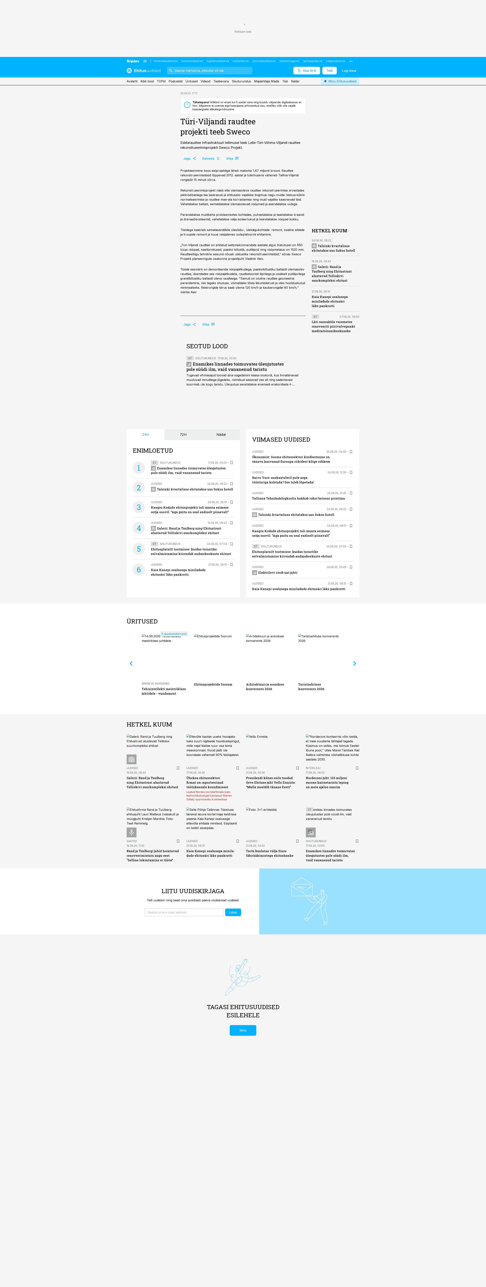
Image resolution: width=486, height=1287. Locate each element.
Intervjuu (313, 768)
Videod (205, 81)
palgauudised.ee (335, 61)
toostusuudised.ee (192, 61)
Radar (295, 81)
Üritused (191, 81)
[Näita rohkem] (350, 61)
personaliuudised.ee (264, 61)
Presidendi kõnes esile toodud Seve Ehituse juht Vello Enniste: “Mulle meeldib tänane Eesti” (271, 782)
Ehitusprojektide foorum (213, 684)
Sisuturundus (241, 81)
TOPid (161, 81)
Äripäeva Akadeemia (155, 683)
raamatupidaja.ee (312, 61)
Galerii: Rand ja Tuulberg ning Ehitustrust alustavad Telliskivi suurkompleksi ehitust (152, 782)
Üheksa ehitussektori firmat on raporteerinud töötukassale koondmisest (207, 782)
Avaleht (132, 81)
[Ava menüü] (145, 61)
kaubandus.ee (241, 61)
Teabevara (221, 81)
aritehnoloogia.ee (289, 61)
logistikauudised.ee (218, 61)
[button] (184, 912)
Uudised (156, 483)
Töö (285, 81)
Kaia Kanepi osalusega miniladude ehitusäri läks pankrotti (330, 301)
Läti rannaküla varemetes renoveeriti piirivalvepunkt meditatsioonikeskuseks (333, 326)
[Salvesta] (231, 462)
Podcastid (175, 81)
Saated (132, 841)
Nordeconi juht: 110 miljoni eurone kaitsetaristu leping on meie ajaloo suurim (327, 782)
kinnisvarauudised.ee (166, 61)
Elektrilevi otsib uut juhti (277, 573)
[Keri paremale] (354, 663)
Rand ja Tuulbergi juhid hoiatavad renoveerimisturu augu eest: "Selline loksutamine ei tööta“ (153, 855)
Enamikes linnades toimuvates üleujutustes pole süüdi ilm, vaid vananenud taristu (235, 366)
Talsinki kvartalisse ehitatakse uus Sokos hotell (195, 489)
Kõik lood (147, 81)
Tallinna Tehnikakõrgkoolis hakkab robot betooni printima (298, 498)
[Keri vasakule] (131, 663)
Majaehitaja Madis (266, 81)
